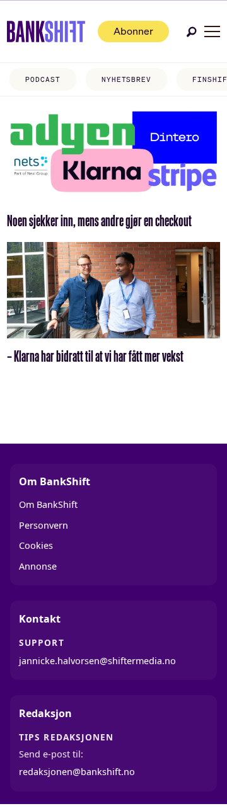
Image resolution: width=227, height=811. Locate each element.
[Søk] (191, 31)
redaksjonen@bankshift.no (77, 772)
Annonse (38, 566)
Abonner (133, 31)
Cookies (36, 545)
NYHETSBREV (126, 79)
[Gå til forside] (46, 31)
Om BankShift (48, 504)
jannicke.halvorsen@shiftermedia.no (97, 661)
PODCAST (42, 79)
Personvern (43, 525)
